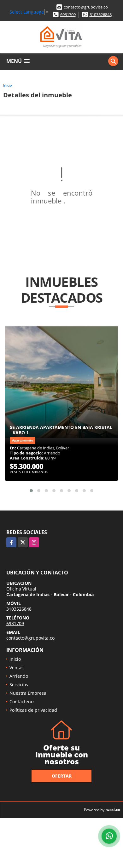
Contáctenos (22, 702)
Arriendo (18, 676)
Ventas (16, 667)
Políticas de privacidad (33, 710)
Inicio (7, 85)
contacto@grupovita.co (86, 7)
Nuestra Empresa (27, 693)
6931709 (68, 14)
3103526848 (101, 14)
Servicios (18, 684)
